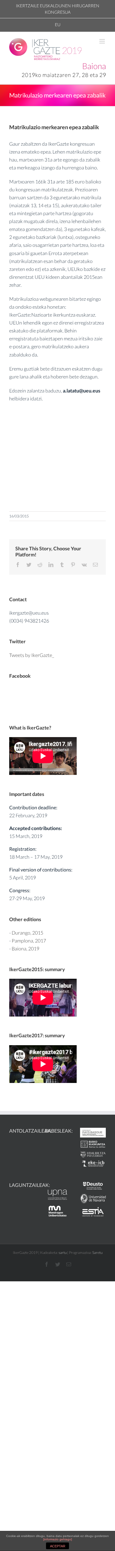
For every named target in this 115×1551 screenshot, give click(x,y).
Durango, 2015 (27, 932)
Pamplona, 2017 (29, 940)
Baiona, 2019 (25, 948)
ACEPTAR (57, 1546)
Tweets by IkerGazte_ (31, 655)
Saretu (97, 1252)
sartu (63, 1252)
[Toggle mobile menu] (102, 41)
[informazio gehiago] (57, 1539)
